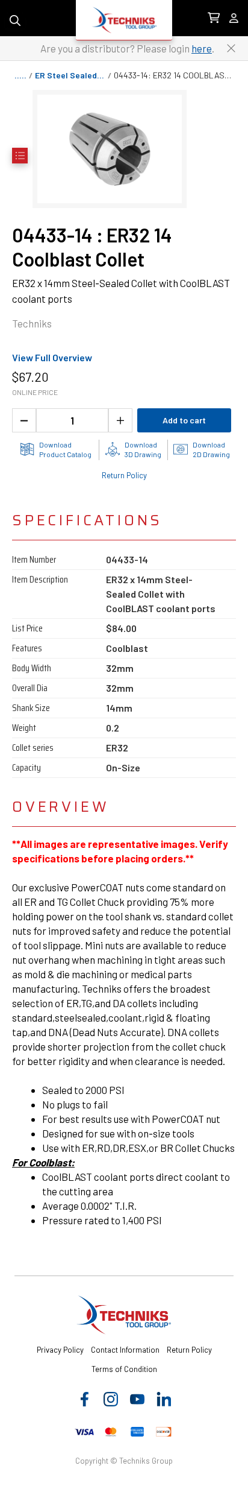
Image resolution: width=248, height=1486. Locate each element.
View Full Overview (52, 357)
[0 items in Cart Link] (214, 18)
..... (20, 75)
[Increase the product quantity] (120, 420)
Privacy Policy (60, 1350)
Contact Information (125, 1350)
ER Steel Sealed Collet (71, 75)
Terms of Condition (124, 1369)
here (201, 48)
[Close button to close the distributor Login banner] (231, 48)
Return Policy (124, 475)
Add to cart (184, 420)
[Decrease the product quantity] (24, 420)
